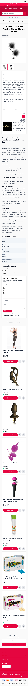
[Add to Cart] (23, 116)
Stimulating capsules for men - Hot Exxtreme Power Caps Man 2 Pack (13, 577)
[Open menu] (2, 9)
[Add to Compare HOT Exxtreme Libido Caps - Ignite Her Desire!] (23, 626)
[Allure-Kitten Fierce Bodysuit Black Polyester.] (14, 338)
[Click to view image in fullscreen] (14, 50)
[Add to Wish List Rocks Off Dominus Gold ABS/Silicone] (19, 434)
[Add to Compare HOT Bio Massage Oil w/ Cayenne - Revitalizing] (23, 548)
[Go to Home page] (10, 8)
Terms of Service (14, 315)
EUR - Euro (5, 666)
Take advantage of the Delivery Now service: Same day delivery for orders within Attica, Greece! (14, 4)
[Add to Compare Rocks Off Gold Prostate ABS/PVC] (23, 398)
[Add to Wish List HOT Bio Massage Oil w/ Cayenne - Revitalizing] (19, 548)
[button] (14, 652)
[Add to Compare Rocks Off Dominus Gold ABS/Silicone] (23, 434)
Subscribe (14, 644)
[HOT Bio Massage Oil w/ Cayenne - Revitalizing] (14, 525)
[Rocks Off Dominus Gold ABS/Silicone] (14, 413)
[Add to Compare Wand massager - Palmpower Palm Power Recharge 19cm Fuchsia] (23, 510)
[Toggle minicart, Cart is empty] (25, 9)
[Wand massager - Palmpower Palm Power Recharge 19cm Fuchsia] (14, 487)
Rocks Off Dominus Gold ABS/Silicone (13, 426)
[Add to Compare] (24, 120)
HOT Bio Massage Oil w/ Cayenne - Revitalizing (13, 539)
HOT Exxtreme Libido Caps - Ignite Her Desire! (14, 616)
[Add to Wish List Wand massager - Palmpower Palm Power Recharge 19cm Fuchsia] (19, 510)
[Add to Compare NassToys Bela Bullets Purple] (23, 471)
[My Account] (23, 9)
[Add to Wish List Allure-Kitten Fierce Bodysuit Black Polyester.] (19, 361)
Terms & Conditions (10, 676)
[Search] (24, 13)
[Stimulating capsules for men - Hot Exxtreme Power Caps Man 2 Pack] (14, 564)
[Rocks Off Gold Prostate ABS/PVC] (14, 376)
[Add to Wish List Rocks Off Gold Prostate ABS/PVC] (19, 398)
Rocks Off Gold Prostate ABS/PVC (12, 389)
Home (3, 20)
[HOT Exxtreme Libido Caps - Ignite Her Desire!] (14, 603)
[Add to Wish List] (21, 120)
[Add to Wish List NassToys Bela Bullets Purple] (19, 471)
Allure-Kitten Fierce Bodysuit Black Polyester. (13, 351)
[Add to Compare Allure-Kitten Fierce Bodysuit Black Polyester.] (23, 361)
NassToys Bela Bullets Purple (11, 463)
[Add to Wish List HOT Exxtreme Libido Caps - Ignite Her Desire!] (19, 626)
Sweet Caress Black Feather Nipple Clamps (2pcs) (13, 21)
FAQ (25, 1)
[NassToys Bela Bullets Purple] (14, 450)
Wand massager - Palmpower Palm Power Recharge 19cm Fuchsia (13, 500)
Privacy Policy (19, 676)
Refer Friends (5, 35)
